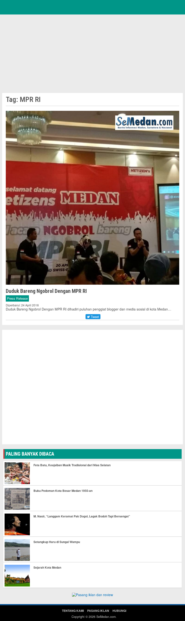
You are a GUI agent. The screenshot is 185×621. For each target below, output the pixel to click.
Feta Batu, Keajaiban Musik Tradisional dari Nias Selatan (72, 465)
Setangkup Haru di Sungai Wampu (56, 542)
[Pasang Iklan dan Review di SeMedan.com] (92, 595)
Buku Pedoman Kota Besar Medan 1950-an (62, 490)
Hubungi (119, 610)
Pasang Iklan (98, 610)
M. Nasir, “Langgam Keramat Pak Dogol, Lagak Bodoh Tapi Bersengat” (81, 516)
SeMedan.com (106, 616)
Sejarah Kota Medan (47, 567)
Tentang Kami (73, 610)
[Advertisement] (92, 53)
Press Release (17, 298)
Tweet (94, 316)
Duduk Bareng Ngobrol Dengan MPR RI (46, 291)
